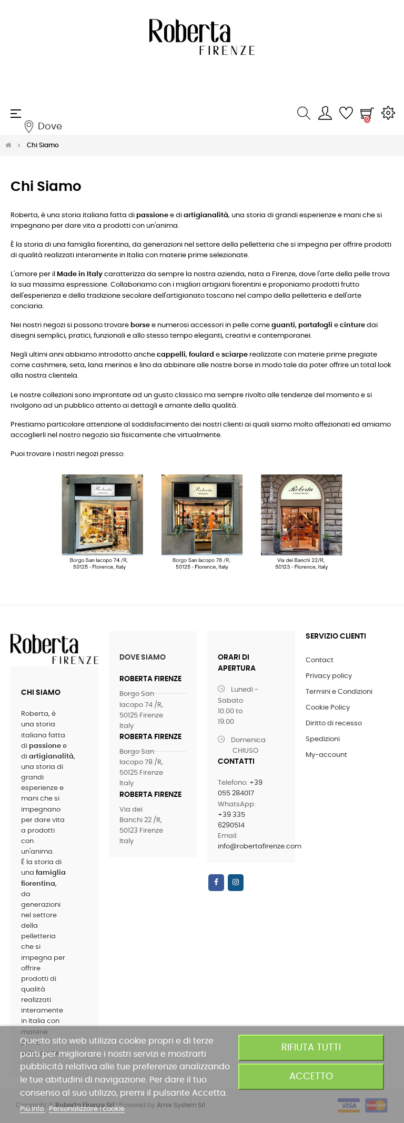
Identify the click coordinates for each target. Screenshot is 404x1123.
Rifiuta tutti (311, 1048)
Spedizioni (323, 739)
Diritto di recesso (334, 723)
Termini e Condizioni (339, 692)
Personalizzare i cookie (87, 1109)
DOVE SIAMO (142, 657)
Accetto (311, 1076)
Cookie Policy (328, 707)
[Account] (325, 114)
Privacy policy (329, 676)
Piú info (32, 1109)
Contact (320, 660)
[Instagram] (236, 882)
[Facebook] (216, 882)
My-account (326, 755)
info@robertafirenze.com (259, 846)
